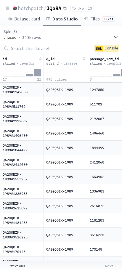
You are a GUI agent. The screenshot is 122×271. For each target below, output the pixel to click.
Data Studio (65, 19)
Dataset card (27, 19)
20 (90, 8)
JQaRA (53, 8)
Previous (17, 266)
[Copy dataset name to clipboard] (65, 8)
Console (107, 48)
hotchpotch (31, 8)
